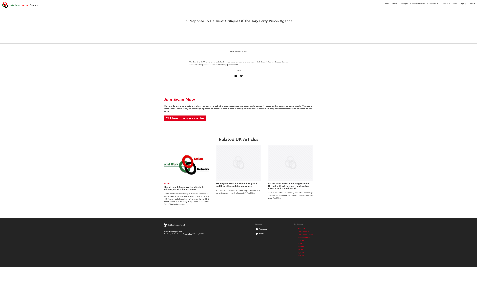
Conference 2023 (433, 3)
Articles (394, 3)
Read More (186, 204)
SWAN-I (455, 3)
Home (386, 3)
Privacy (300, 249)
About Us (446, 3)
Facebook (263, 229)
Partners (301, 246)
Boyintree (188, 234)
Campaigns (404, 3)
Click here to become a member (185, 118)
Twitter (261, 234)
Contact (472, 3)
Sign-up (463, 3)
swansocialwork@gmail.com (173, 232)
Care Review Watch (417, 3)
